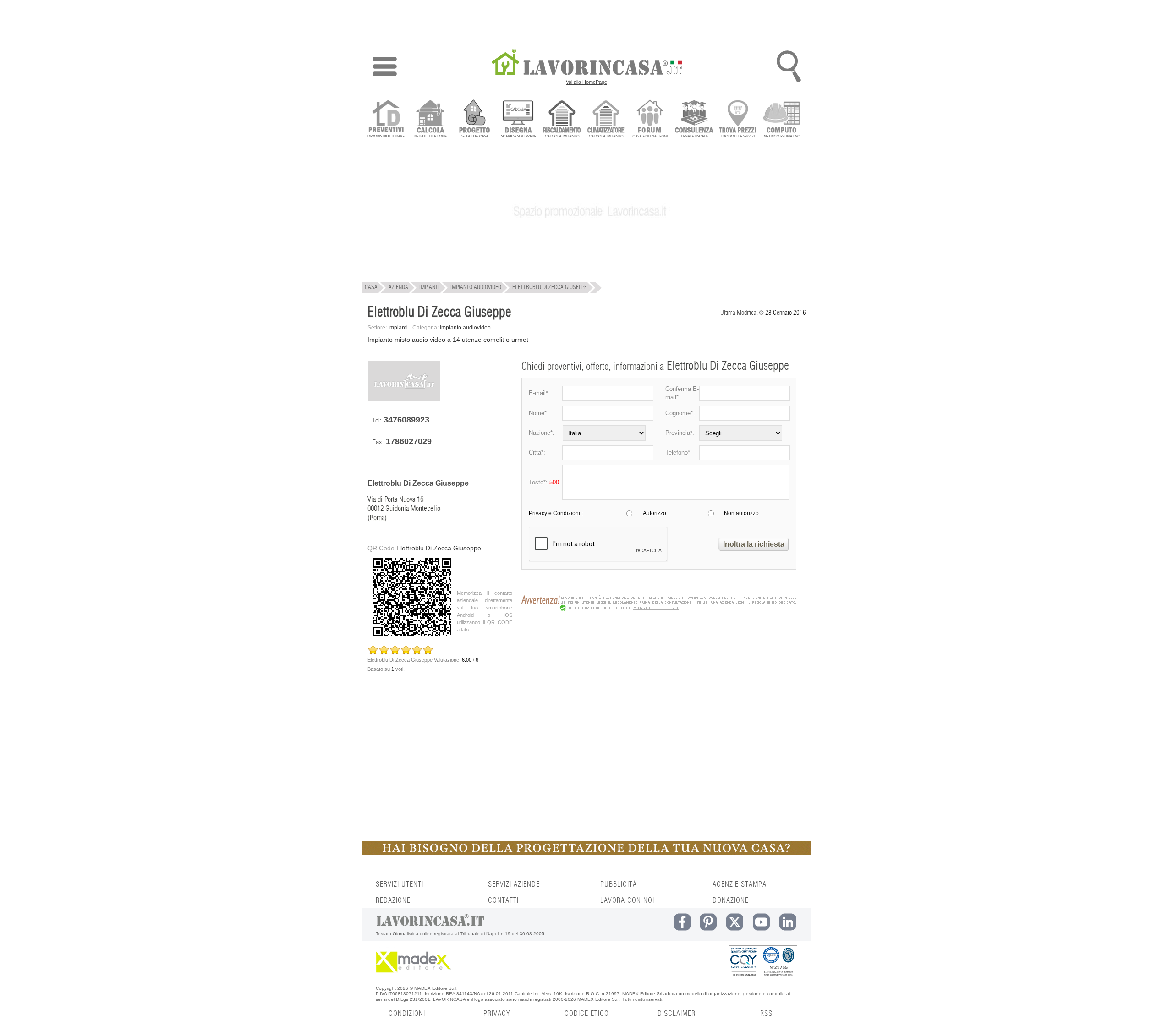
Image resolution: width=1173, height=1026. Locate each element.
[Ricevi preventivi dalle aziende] (386, 120)
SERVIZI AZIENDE (514, 884)
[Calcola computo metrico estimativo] (782, 120)
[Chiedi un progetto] (474, 120)
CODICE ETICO (587, 1013)
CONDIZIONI (407, 1013)
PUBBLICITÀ (618, 884)
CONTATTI (503, 900)
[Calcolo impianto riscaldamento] (562, 120)
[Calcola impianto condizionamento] (606, 120)
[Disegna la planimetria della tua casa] (518, 120)
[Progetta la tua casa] (586, 853)
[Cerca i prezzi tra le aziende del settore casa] (738, 120)
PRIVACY (496, 1013)
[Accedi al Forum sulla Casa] (650, 120)
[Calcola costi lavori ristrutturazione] (430, 120)
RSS (766, 1013)
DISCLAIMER (677, 1013)
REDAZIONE (393, 900)
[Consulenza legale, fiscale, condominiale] (694, 120)
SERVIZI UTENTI (399, 884)
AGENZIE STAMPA (740, 884)
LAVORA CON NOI (627, 900)
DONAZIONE (731, 900)
